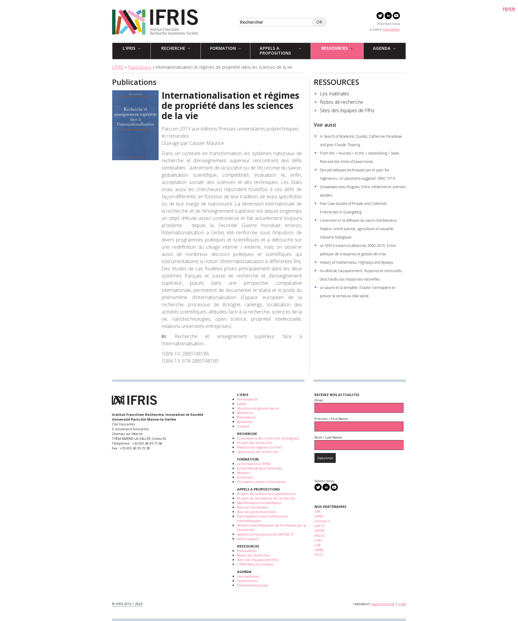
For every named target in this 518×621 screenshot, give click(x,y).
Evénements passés (253, 585)
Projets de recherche (254, 442)
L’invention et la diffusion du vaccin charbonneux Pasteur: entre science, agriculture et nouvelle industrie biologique (358, 229)
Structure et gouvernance (258, 408)
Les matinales (334, 93)
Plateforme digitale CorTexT (260, 447)
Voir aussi (325, 125)
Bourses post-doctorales (256, 511)
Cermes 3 (322, 521)
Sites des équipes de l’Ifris (347, 110)
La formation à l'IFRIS (253, 463)
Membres (245, 412)
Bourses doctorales (252, 507)
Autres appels (248, 538)
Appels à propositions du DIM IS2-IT (265, 534)
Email (318, 400)
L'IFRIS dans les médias (255, 564)
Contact (243, 426)
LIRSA (318, 550)
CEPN (318, 516)
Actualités (245, 421)
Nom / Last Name (328, 437)
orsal (402, 604)
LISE (317, 545)
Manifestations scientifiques (259, 502)
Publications (139, 67)
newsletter (391, 29)
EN (512, 9)
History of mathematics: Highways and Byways (356, 262)
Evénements (247, 580)
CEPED (319, 530)
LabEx (241, 403)
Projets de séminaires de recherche (266, 498)
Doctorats (245, 477)
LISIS (318, 540)
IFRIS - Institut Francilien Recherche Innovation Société (155, 22)
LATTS (319, 526)
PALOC (319, 535)
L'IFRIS (118, 67)
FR (505, 9)
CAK (317, 511)
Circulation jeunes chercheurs (261, 481)
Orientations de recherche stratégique (268, 438)
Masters (243, 472)
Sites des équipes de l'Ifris (257, 559)
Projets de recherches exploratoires (266, 493)
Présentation (247, 399)
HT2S (318, 554)
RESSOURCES (336, 82)
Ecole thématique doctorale (259, 468)
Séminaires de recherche (257, 451)
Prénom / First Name (331, 418)
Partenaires (246, 417)
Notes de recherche (341, 102)
